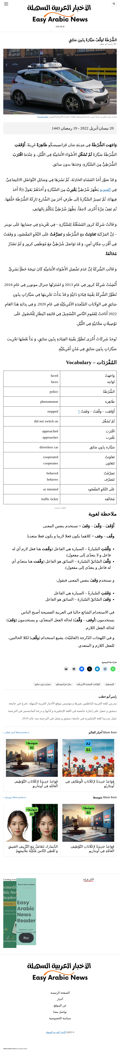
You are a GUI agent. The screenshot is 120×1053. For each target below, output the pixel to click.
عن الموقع (60, 1005)
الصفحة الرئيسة (60, 992)
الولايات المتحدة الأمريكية (88, 684)
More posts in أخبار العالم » (16, 732)
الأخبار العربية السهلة (56, 1032)
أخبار (60, 999)
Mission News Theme (10, 1048)
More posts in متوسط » (14, 797)
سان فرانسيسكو (63, 684)
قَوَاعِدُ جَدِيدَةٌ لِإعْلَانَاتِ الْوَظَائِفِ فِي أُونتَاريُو (89, 784)
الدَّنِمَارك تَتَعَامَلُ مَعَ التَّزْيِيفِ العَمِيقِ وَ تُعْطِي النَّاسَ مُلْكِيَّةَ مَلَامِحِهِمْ (33, 849)
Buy (26, 938)
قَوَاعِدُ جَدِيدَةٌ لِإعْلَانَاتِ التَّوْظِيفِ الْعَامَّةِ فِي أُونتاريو (36, 784)
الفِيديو (105, 189)
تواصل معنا (60, 1011)
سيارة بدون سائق (43, 684)
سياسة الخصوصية (60, 1018)
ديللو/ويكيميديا (43, 117)
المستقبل (109, 684)
